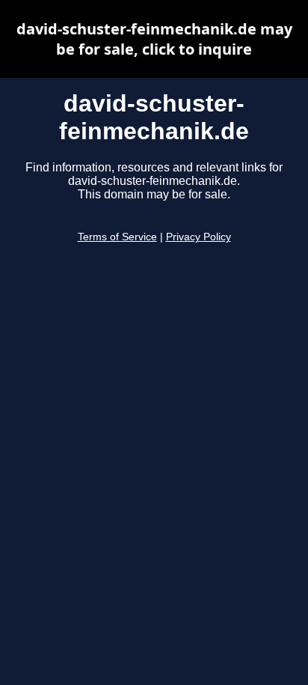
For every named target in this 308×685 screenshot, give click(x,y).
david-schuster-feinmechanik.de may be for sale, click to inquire (154, 39)
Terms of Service (117, 237)
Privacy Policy (198, 237)
